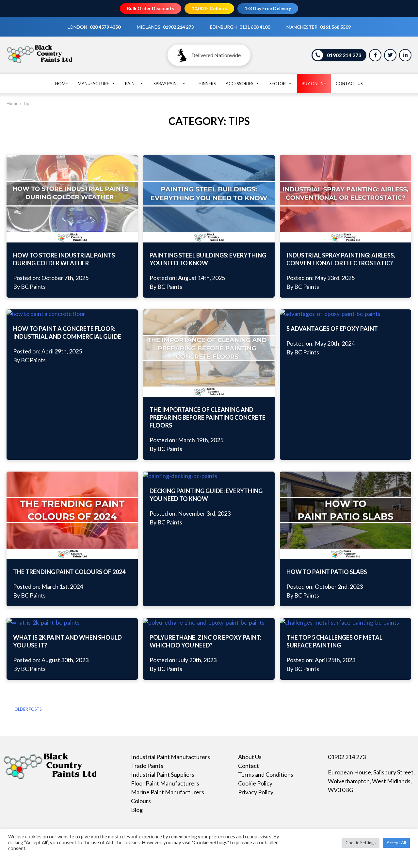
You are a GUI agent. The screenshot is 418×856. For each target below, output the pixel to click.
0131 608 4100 (254, 27)
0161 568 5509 (335, 27)
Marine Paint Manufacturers (167, 792)
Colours (141, 800)
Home (61, 83)
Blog (137, 809)
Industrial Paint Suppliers (162, 774)
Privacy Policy (255, 792)
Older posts (27, 709)
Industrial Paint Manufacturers (170, 756)
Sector (277, 83)
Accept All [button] (396, 842)
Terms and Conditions (265, 774)
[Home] (39, 63)
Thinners (206, 83)
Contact (248, 765)
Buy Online (314, 83)
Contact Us (349, 83)
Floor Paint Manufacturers (165, 783)
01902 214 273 (178, 27)
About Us (250, 756)
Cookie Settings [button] (361, 842)
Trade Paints (147, 765)
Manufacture (93, 83)
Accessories (239, 83)
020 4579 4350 (105, 27)
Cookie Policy (255, 783)
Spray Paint (166, 83)
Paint (131, 83)
